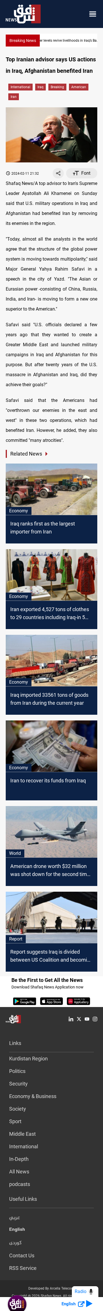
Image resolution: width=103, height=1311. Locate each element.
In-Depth (19, 1159)
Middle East (22, 1134)
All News (19, 1172)
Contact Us (21, 1255)
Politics (17, 1071)
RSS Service (23, 1268)
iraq (40, 87)
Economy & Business (32, 1096)
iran (14, 97)
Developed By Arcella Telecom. (51, 1288)
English (17, 1230)
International (20, 87)
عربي (14, 1218)
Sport (15, 1121)
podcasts (19, 1184)
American (78, 87)
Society (17, 1109)
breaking (57, 87)
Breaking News (22, 40)
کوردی (15, 1243)
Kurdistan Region (28, 1059)
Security (18, 1084)
